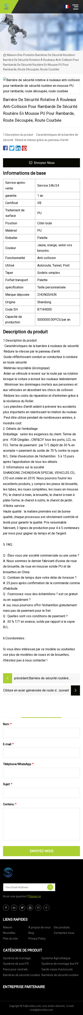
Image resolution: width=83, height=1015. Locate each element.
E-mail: (8, 744)
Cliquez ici (34, 896)
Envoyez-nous (44, 163)
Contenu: (10, 804)
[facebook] (6, 908)
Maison (11, 55)
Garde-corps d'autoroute (57, 969)
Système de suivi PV (16, 963)
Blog (31, 932)
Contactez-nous (64, 932)
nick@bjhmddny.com (41, 1010)
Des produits (26, 55)
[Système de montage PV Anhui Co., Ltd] (6, 6)
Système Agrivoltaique (56, 958)
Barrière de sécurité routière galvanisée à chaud (48, 678)
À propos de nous (39, 927)
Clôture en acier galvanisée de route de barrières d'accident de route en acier (30, 690)
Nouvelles (9, 932)
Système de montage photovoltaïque (17, 959)
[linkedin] (14, 908)
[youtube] (30, 908)
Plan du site (10, 938)
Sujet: (7, 784)
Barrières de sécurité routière (54, 55)
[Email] (50, 887)
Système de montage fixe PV (60, 963)
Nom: (7, 724)
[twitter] (22, 908)
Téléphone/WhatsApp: (18, 764)
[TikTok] (46, 908)
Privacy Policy (37, 938)
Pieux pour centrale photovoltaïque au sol (16, 970)
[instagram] (38, 908)
